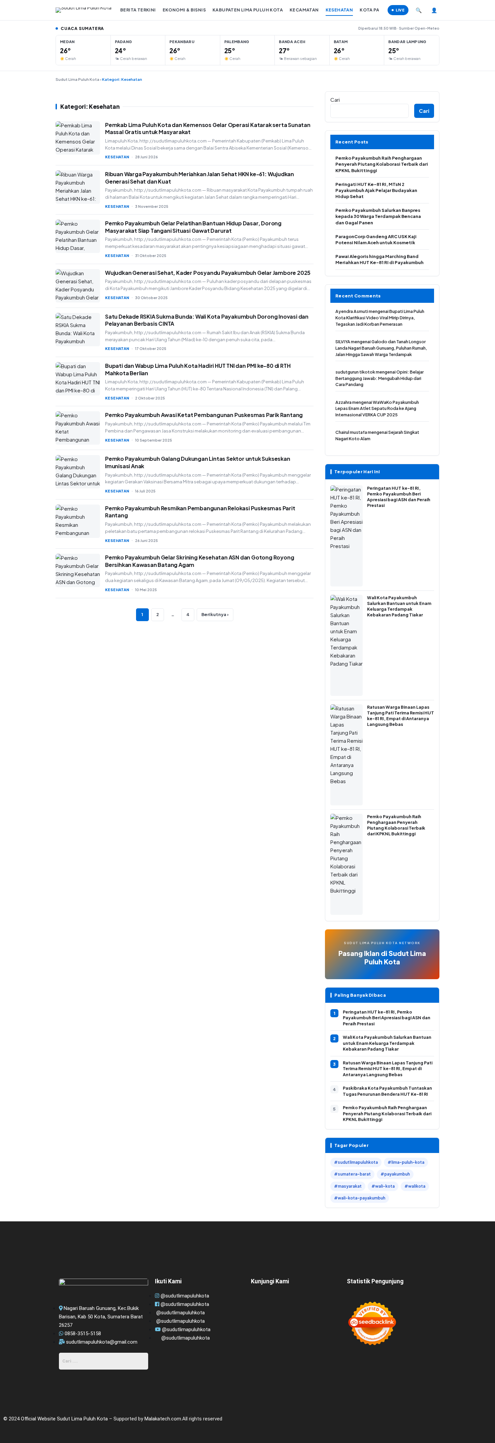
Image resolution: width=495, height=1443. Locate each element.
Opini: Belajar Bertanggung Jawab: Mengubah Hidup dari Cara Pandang (379, 378)
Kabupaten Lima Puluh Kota (247, 9)
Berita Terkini (138, 9)
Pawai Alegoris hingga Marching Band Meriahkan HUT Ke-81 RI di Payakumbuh (379, 259)
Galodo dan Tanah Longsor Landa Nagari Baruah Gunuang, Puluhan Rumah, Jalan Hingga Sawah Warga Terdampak (381, 348)
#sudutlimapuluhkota (356, 1162)
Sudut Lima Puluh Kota (77, 79)
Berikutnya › (215, 614)
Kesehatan (339, 9)
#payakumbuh (395, 1174)
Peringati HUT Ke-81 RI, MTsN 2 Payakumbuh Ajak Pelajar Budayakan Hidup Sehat (376, 190)
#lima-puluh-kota (406, 1162)
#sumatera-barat (352, 1174)
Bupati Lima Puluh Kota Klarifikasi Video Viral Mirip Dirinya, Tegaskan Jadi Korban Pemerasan (379, 318)
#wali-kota (383, 1186)
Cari (335, 99)
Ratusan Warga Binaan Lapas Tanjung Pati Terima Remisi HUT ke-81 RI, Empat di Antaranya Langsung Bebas (387, 1068)
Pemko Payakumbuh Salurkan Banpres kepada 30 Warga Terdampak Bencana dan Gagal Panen (378, 216)
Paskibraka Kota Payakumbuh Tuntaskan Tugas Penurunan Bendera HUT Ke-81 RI (387, 1091)
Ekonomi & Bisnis (184, 9)
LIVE (400, 10)
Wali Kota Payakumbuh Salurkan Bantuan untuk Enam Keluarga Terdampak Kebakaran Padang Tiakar (387, 1043)
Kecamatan (304, 9)
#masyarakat (348, 1186)
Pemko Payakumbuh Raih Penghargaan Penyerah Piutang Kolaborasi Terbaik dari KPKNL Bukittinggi (381, 164)
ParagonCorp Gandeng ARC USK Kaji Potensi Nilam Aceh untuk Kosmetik (376, 239)
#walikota (414, 1186)
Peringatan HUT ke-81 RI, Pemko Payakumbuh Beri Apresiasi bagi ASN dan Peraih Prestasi (386, 1017)
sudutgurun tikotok (355, 372)
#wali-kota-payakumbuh (359, 1197)
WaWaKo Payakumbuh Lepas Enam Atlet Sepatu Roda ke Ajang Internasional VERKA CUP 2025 (377, 408)
